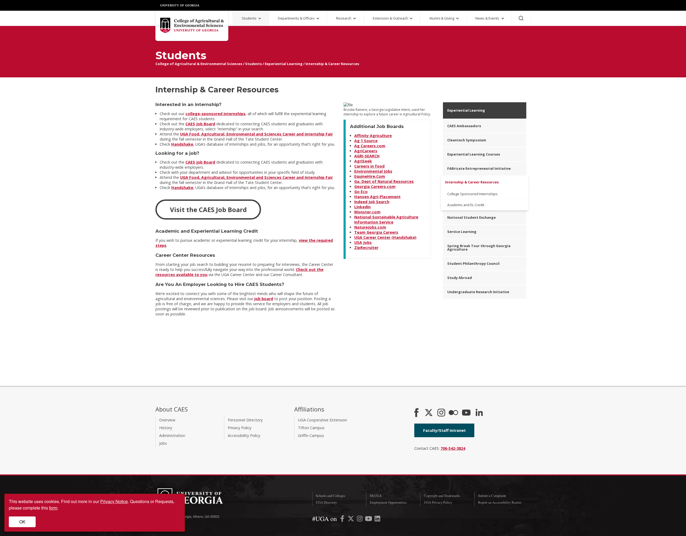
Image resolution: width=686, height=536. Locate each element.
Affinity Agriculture (373, 135)
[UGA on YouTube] (369, 519)
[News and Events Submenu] (503, 18)
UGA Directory (326, 502)
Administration (172, 435)
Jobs (163, 443)
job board (263, 298)
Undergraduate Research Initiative (478, 291)
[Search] (521, 18)
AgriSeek (363, 161)
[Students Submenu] (260, 18)
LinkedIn (362, 206)
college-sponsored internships (215, 113)
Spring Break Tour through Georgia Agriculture (478, 247)
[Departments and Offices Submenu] (318, 18)
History (165, 427)
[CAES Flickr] (453, 413)
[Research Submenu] (354, 18)
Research (343, 18)
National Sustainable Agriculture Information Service (386, 219)
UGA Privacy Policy (438, 502)
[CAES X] (429, 413)
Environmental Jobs (373, 171)
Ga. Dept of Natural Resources (384, 181)
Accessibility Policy (244, 435)
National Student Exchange (471, 217)
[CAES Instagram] (441, 413)
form (53, 508)
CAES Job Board (200, 123)
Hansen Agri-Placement (377, 196)
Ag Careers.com (369, 145)
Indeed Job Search (371, 201)
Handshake (182, 144)
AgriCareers (365, 150)
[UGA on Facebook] (342, 519)
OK (22, 522)
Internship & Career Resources (332, 63)
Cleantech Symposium (466, 140)
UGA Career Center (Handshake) (385, 237)
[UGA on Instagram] (360, 519)
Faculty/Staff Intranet (444, 430)
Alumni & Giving (441, 18)
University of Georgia (180, 5)
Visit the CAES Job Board (208, 209)
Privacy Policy (239, 427)
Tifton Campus (311, 427)
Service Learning (461, 231)
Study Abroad (459, 277)
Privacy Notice (114, 501)
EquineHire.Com (369, 176)
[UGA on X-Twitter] (351, 519)
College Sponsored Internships (472, 193)
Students (249, 18)
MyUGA (376, 495)
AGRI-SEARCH (367, 155)
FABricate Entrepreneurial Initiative (479, 168)
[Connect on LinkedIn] (479, 413)
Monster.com (367, 211)
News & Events (487, 18)
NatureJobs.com (370, 227)
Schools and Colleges (330, 495)
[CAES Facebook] (416, 413)
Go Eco (361, 191)
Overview (167, 419)
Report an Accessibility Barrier (499, 502)
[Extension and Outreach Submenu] (411, 18)
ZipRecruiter (366, 247)
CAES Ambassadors (464, 125)
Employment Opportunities (388, 502)
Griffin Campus (311, 435)
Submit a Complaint (492, 495)
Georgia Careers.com (375, 186)
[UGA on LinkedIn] (377, 519)
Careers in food (369, 166)
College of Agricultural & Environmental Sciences (198, 63)
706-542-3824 (453, 448)
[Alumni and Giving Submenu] (457, 18)
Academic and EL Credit (465, 204)
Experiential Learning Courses (473, 154)
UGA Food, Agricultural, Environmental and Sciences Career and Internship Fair (256, 134)
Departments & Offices (296, 18)
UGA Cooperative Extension (322, 419)
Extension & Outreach (390, 18)
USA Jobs (363, 242)
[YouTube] (466, 413)
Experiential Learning (284, 63)
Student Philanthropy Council (473, 263)
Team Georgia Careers (376, 232)
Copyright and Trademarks (442, 495)
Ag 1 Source (366, 140)
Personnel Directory (245, 419)
